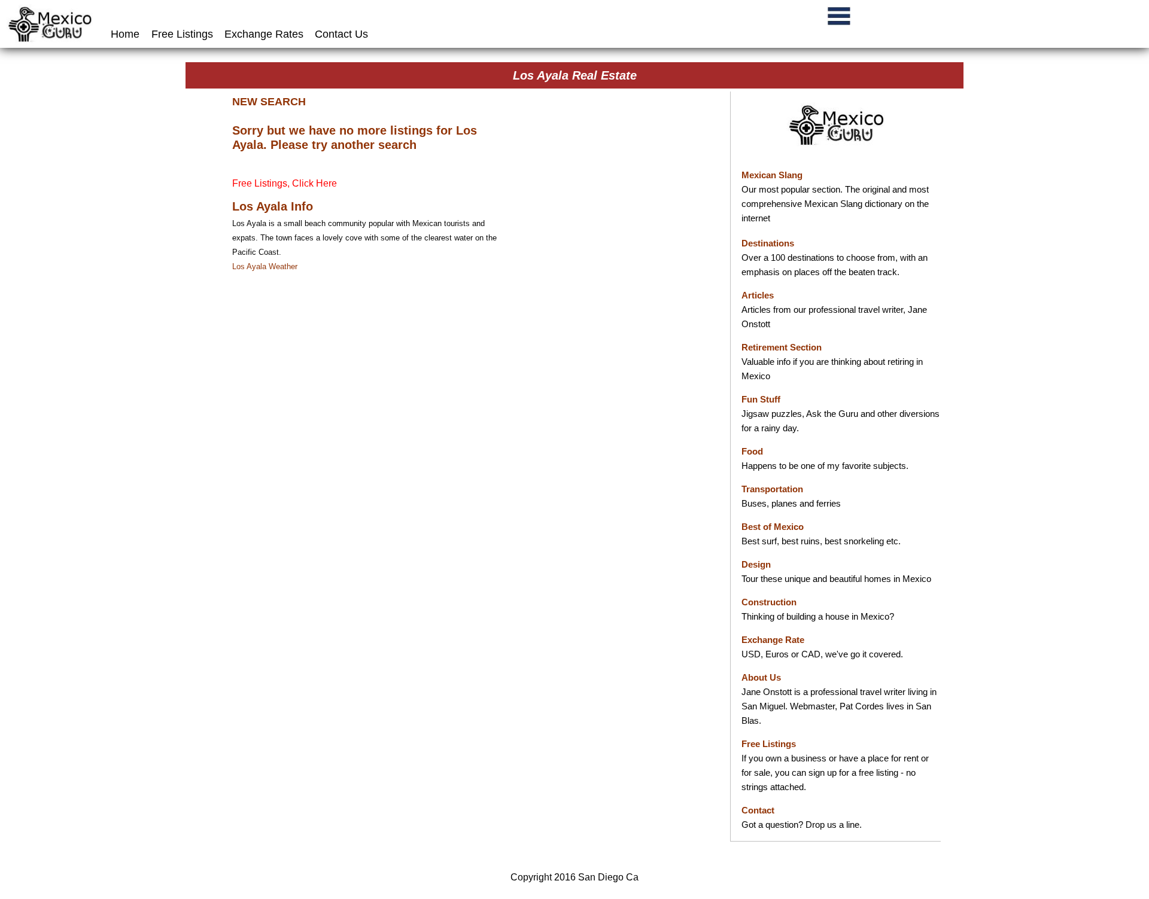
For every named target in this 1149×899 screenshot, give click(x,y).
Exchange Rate (772, 640)
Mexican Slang (772, 175)
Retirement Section (781, 347)
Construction (769, 602)
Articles (757, 295)
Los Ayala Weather (264, 266)
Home (126, 34)
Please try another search (343, 144)
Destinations (767, 243)
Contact (757, 810)
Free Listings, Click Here (284, 183)
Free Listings (182, 34)
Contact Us (341, 34)
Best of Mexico (772, 527)
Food (752, 451)
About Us (761, 677)
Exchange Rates (263, 34)
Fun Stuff (760, 399)
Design (756, 564)
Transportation (772, 489)
